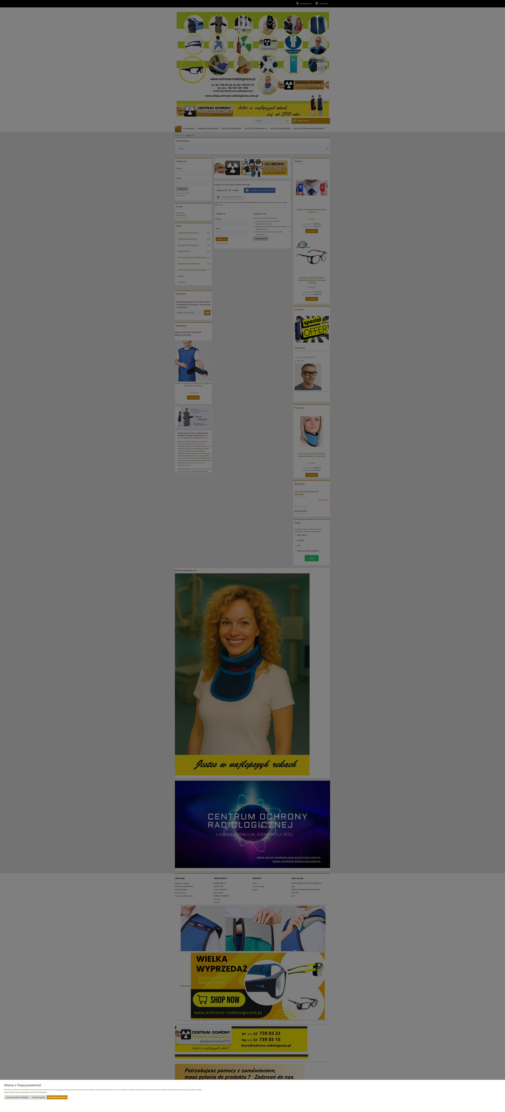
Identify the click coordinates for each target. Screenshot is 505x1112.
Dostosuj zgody (38, 1097)
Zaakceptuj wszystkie (57, 1097)
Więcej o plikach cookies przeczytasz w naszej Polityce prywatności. (25, 1092)
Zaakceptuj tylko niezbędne (17, 1097)
